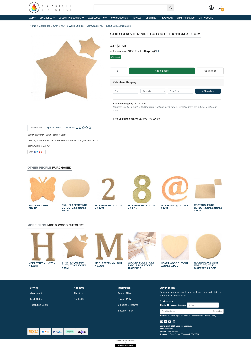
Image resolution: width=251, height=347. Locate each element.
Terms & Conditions (191, 316)
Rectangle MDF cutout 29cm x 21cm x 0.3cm (208, 208)
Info (158, 51)
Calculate (209, 91)
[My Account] (211, 7)
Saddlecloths (96, 18)
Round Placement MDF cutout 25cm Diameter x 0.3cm (206, 265)
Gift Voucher (206, 18)
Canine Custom (119, 18)
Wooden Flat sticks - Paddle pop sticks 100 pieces (142, 265)
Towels (137, 18)
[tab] (35, 128)
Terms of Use (124, 293)
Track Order (36, 299)
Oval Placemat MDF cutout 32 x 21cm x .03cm (74, 208)
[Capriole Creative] (50, 7)
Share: (31, 152)
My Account (36, 293)
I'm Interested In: (167, 301)
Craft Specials (185, 18)
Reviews (71, 127)
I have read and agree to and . (189, 316)
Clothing (151, 18)
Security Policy (125, 310)
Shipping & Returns (128, 305)
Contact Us (79, 299)
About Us (78, 293)
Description (36, 127)
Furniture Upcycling (178, 305)
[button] (210, 71)
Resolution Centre (39, 305)
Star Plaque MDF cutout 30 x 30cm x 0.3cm (74, 265)
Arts (164, 305)
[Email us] (161, 321)
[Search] (170, 7)
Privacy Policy (125, 299)
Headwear (167, 18)
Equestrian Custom (70, 18)
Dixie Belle (46, 18)
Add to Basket (162, 71)
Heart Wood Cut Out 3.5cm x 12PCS (174, 264)
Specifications (54, 127)
